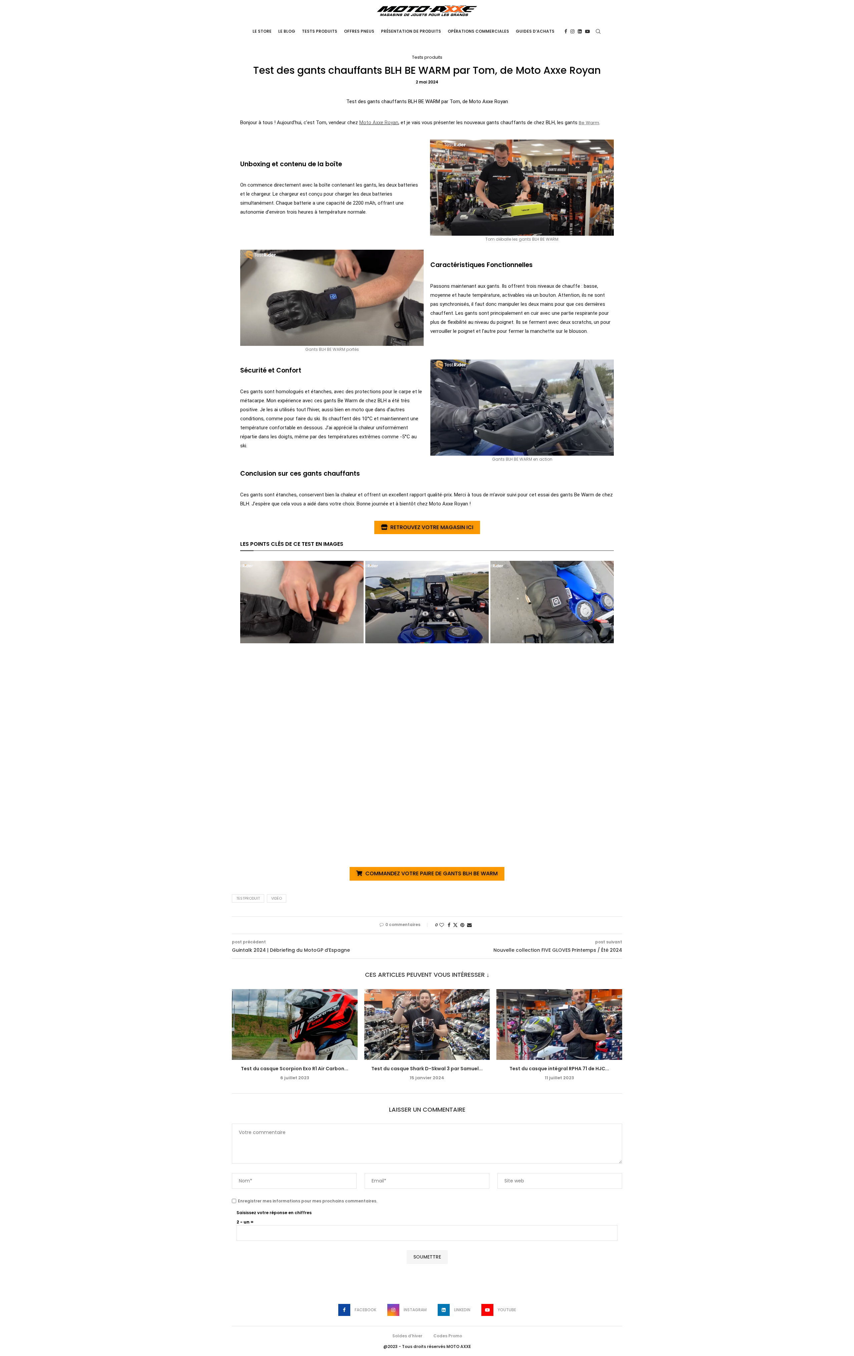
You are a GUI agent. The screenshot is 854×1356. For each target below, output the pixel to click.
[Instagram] (572, 31)
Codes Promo (447, 1336)
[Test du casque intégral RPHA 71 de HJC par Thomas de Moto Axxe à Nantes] (559, 1024)
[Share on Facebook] (449, 925)
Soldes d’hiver (407, 1336)
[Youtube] (587, 31)
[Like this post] (441, 925)
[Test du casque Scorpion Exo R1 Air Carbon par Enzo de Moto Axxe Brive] (295, 1024)
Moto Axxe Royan (378, 123)
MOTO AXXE (458, 1346)
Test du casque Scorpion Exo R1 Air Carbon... (294, 1068)
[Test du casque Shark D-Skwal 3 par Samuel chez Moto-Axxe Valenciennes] (427, 1024)
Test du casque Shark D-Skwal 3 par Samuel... (427, 1068)
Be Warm (589, 123)
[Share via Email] (469, 925)
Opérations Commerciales (478, 31)
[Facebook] (565, 31)
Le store (262, 31)
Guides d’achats (535, 31)
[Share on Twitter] (455, 925)
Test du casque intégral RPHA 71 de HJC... (559, 1068)
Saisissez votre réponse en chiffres (274, 1212)
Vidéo (276, 898)
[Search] (598, 31)
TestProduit (248, 898)
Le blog (286, 31)
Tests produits (319, 31)
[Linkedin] (580, 31)
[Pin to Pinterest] (462, 925)
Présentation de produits (411, 31)
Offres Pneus (359, 31)
